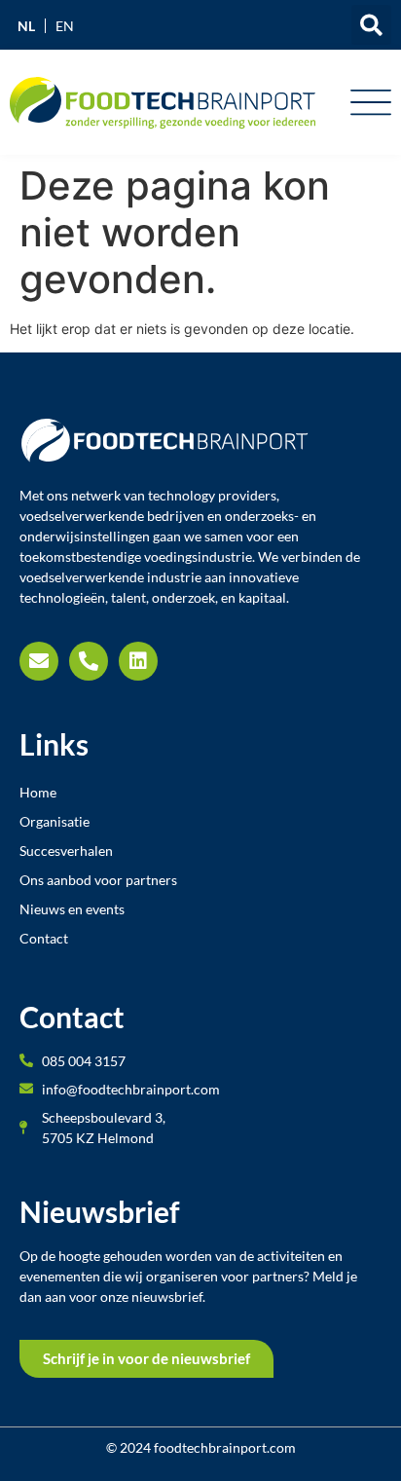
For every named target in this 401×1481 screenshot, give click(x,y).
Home (37, 792)
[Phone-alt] (88, 661)
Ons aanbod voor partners (98, 879)
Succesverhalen (66, 850)
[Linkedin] (138, 661)
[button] (371, 25)
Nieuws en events (72, 909)
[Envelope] (38, 661)
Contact (43, 938)
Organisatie (54, 821)
